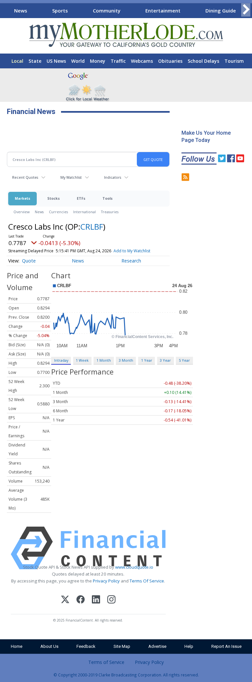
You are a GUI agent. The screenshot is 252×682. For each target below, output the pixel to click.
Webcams (142, 61)
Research (131, 261)
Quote (29, 261)
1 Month (103, 360)
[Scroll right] (245, 10)
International (84, 211)
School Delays (203, 61)
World (78, 61)
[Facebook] (80, 600)
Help (188, 646)
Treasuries (109, 211)
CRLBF (91, 226)
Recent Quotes (25, 177)
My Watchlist (71, 177)
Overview (21, 211)
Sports (60, 10)
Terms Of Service (147, 581)
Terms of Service (106, 662)
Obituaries (170, 61)
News (20, 10)
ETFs (81, 198)
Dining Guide (220, 10)
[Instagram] (111, 600)
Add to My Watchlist (132, 251)
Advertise (157, 646)
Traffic (118, 61)
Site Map (122, 646)
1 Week (82, 360)
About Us (49, 646)
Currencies (58, 211)
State (35, 61)
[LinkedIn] (96, 600)
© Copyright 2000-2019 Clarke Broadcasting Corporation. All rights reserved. (126, 674)
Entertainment (162, 10)
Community (106, 10)
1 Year (146, 360)
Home (16, 646)
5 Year (184, 360)
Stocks (53, 198)
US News (56, 61)
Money (97, 61)
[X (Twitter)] (65, 600)
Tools (107, 198)
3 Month (126, 360)
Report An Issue (226, 646)
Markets (22, 198)
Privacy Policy (106, 581)
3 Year (165, 360)
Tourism (234, 61)
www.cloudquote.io (134, 567)
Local (17, 61)
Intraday (61, 360)
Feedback (85, 646)
